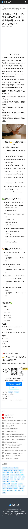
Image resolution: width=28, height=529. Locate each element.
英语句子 (11, 392)
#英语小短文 (6, 363)
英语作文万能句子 (9, 415)
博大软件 (18, 515)
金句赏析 (17, 392)
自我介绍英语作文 (9, 417)
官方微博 (12, 509)
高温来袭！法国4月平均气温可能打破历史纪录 (15, 436)
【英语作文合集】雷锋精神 (11, 458)
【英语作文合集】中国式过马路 (12, 455)
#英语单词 (22, 363)
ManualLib (23, 515)
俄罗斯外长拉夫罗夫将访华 (11, 428)
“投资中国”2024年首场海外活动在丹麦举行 (14, 439)
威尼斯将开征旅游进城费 (10, 431)
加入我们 (20, 509)
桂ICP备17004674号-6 (16, 513)
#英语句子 (14, 363)
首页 (3, 7)
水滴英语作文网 (12, 357)
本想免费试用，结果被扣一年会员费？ (14, 453)
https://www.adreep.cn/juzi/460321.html (12, 400)
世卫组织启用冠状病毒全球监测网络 (13, 445)
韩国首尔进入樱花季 (9, 426)
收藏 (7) (14, 387)
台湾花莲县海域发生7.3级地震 (12, 447)
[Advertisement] (14, 40)
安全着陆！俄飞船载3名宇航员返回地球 (14, 434)
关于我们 (8, 509)
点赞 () (14, 384)
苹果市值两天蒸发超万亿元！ (11, 442)
